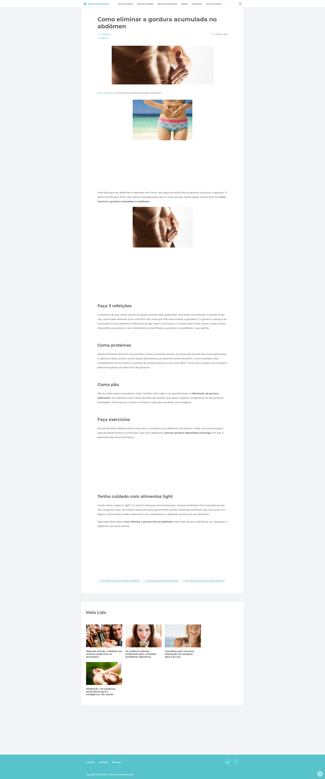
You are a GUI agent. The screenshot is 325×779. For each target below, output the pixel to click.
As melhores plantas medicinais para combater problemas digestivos (141, 654)
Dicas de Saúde (125, 4)
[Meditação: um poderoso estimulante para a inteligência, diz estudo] (104, 674)
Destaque (105, 34)
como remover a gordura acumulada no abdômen (204, 581)
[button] (240, 4)
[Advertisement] (163, 166)
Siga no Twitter (228, 762)
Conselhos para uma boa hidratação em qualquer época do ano (179, 654)
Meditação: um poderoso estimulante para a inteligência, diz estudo (101, 691)
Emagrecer (197, 4)
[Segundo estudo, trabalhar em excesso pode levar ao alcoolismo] (104, 636)
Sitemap (116, 762)
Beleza (184, 4)
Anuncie (103, 762)
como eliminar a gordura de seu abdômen (162, 581)
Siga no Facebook (236, 762)
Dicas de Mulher (214, 4)
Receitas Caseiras (145, 4)
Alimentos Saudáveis (167, 4)
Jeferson (105, 38)
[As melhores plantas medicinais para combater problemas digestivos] (143, 636)
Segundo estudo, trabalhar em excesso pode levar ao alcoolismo (104, 654)
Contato (90, 762)
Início (100, 93)
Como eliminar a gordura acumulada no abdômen (119, 581)
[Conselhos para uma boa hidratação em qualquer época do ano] (183, 636)
